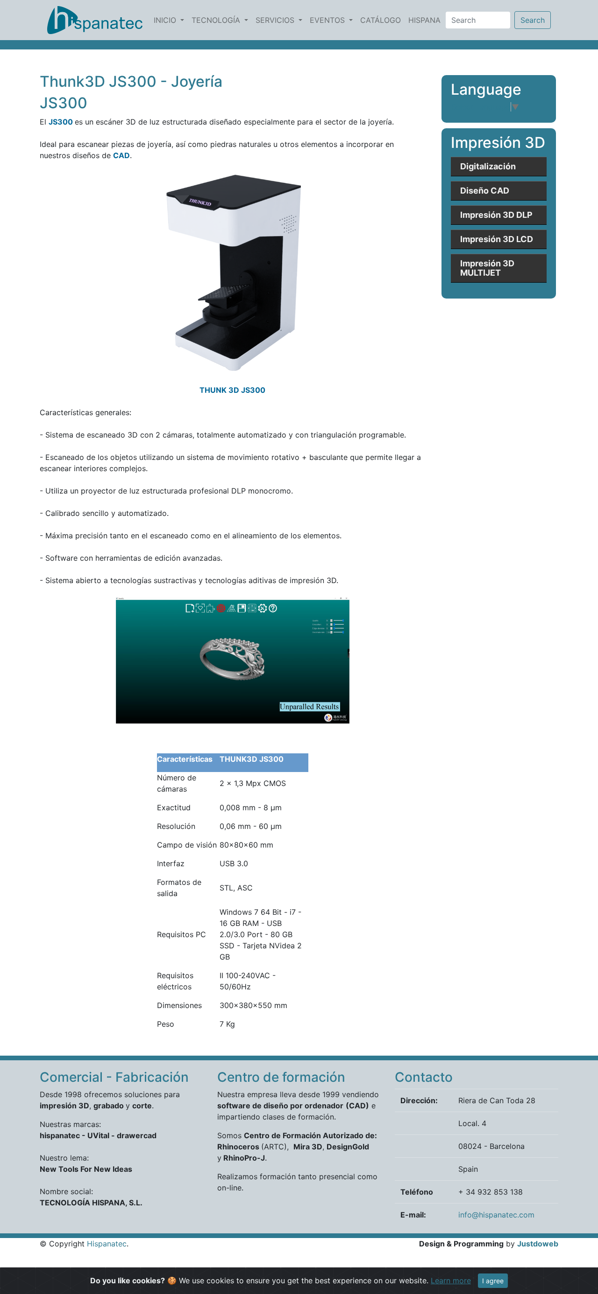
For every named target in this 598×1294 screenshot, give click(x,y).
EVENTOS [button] (328, 20)
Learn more (451, 1280)
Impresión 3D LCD (496, 239)
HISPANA (426, 20)
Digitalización (488, 166)
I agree (493, 1281)
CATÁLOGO (382, 20)
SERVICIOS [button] (276, 20)
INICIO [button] (166, 20)
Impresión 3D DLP (496, 215)
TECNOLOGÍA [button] (217, 20)
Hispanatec (107, 1243)
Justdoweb (537, 1243)
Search (532, 20)
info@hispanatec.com (496, 1214)
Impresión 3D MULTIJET (487, 268)
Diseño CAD (484, 190)
